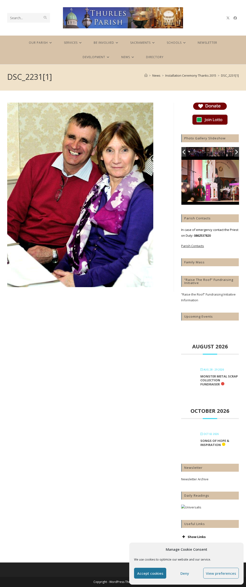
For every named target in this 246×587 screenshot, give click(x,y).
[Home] (146, 75)
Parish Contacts (192, 246)
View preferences (221, 573)
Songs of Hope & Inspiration (214, 443)
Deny (184, 573)
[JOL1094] (216, 152)
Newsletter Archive (195, 479)
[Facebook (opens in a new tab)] (235, 18)
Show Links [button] (197, 537)
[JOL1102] (196, 152)
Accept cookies (150, 573)
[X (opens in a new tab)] (228, 18)
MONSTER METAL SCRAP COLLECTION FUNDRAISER (219, 380)
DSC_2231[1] (230, 75)
